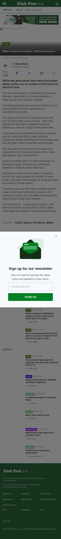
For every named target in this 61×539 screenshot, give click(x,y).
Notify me (30, 297)
